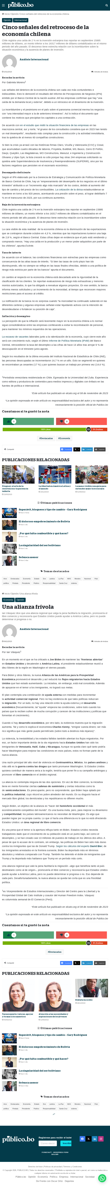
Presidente (26, 583)
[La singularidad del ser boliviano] (9, 549)
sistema (74, 583)
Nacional (87, 579)
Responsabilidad (49, 583)
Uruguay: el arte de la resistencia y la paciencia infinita (15, 488)
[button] (102, 1178)
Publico (36, 583)
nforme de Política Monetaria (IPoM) (69, 340)
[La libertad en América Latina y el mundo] (55, 474)
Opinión (15, 14)
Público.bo (21, 1177)
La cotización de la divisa (69, 189)
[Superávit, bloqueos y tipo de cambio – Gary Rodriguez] (9, 513)
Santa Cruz (63, 583)
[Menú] (3, 6)
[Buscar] (106, 6)
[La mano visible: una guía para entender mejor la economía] (91, 474)
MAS (69, 579)
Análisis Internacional (34, 59)
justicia (52, 579)
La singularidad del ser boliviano (40, 545)
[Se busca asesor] (9, 561)
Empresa (63, 1177)
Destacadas (47, 438)
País (96, 579)
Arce (5, 579)
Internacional (20, 20)
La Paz (61, 579)
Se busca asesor (28, 557)
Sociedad (89, 1177)
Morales (77, 579)
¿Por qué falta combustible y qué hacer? (43, 533)
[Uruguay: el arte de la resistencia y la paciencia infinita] (18, 474)
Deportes (69, 1181)
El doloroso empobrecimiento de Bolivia (44, 521)
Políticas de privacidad (53, 1167)
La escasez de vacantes (15, 336)
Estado (36, 579)
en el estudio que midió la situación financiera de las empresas (54, 125)
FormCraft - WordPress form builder (55, 1153)
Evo (44, 579)
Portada (15, 583)
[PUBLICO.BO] (20, 5)
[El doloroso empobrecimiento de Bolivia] (9, 525)
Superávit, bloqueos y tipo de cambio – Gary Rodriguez (53, 509)
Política (53, 1177)
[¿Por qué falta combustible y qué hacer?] (9, 537)
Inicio (7, 14)
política (6, 583)
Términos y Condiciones (72, 1167)
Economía (65, 438)
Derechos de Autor (35, 1167)
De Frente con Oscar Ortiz (49, 1181)
